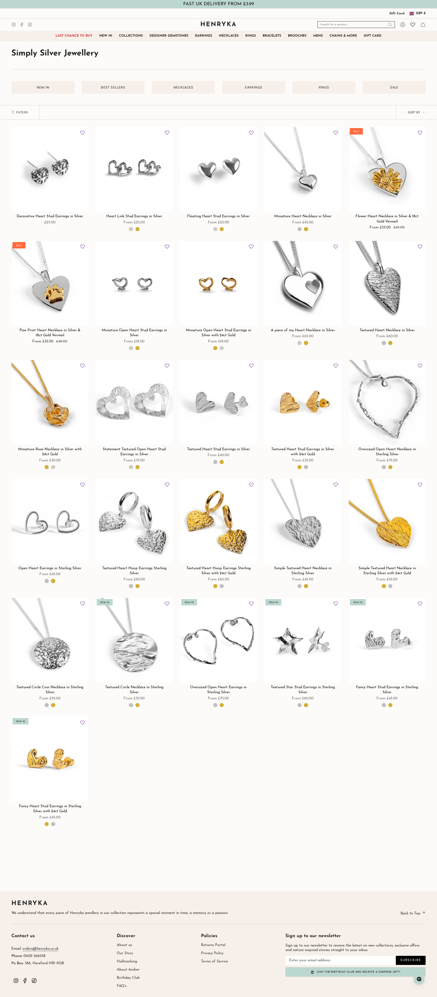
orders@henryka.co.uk (40, 949)
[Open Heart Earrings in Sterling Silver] (49, 521)
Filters (22, 112)
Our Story (125, 953)
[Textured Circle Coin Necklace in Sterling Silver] (49, 640)
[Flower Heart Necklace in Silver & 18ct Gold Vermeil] (387, 169)
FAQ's (122, 986)
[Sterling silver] (299, 229)
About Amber (128, 970)
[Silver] (131, 229)
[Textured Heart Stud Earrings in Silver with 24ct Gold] (302, 402)
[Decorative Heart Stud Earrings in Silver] (49, 169)
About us (124, 945)
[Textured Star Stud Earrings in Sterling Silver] (302, 640)
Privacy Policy (212, 953)
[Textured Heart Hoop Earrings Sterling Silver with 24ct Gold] (218, 521)
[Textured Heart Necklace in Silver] (387, 283)
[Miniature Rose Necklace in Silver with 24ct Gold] (49, 402)
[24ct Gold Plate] (306, 229)
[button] (131, 36)
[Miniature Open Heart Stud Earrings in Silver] (134, 283)
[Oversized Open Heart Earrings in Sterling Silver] (218, 640)
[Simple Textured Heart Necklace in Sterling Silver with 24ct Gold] (387, 521)
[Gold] (137, 229)
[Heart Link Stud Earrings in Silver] (134, 169)
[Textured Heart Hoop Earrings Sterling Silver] (134, 521)
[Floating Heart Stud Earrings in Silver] (218, 169)
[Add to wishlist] (82, 132)
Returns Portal (213, 945)
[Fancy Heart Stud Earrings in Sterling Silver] (387, 640)
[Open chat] (419, 979)
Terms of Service (214, 961)
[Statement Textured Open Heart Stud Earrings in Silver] (134, 402)
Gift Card (396, 13)
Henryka (29, 904)
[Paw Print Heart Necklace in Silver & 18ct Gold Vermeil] (49, 283)
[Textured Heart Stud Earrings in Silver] (218, 402)
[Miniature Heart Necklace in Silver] (302, 169)
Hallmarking (127, 961)
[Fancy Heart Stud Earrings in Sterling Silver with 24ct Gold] (49, 759)
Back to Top (410, 913)
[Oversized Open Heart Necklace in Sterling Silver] (387, 402)
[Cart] (423, 24)
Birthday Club (128, 978)
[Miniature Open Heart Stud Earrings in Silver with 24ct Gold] (218, 283)
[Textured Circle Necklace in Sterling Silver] (134, 640)
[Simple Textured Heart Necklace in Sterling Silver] (302, 521)
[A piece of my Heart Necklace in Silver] (302, 283)
